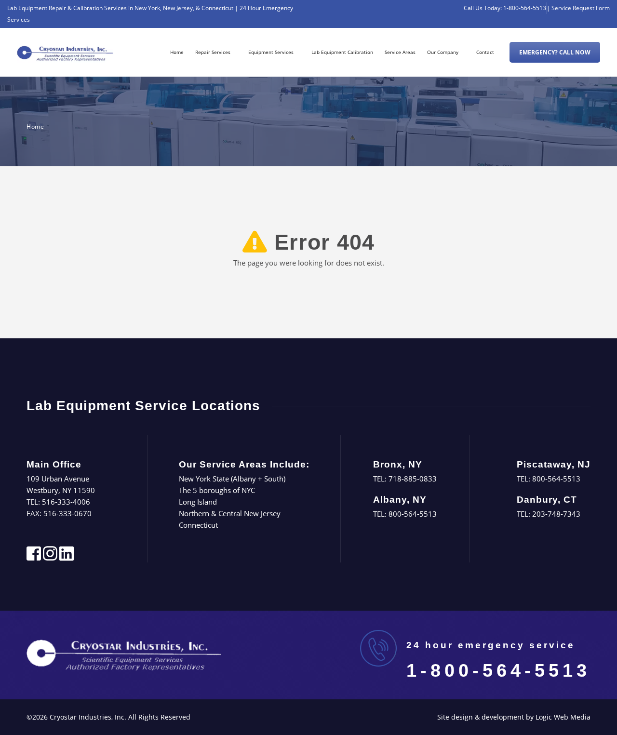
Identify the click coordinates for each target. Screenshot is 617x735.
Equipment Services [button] (271, 52)
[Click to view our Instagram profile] (50, 556)
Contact (485, 52)
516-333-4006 (66, 502)
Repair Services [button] (212, 52)
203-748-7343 (556, 514)
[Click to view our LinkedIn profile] (66, 556)
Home (177, 52)
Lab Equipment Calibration (342, 52)
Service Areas (400, 52)
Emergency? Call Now (554, 52)
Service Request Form (580, 8)
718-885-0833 (413, 478)
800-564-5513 (413, 514)
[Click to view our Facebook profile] (34, 556)
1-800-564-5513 (524, 8)
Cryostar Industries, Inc (87, 717)
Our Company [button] (442, 52)
